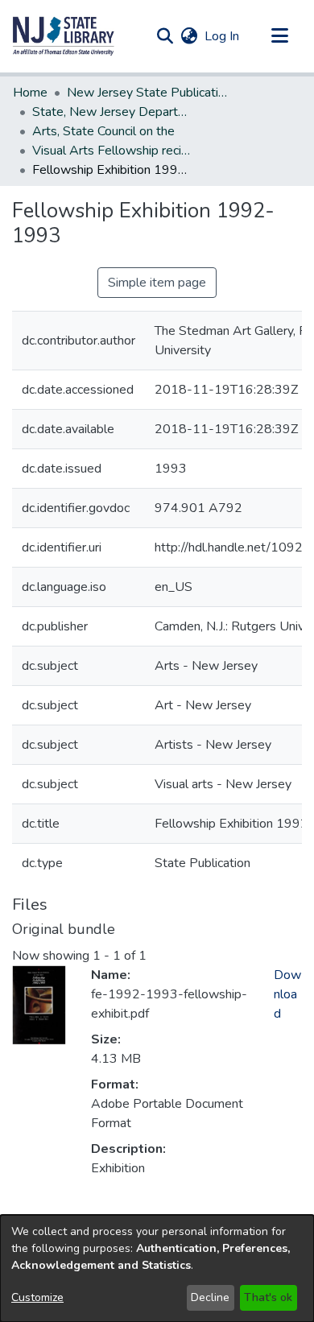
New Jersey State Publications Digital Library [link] (147, 92)
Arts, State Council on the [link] (103, 131)
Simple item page (157, 282)
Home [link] (30, 92)
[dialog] (157, 1268)
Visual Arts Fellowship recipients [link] (112, 150)
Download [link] (287, 994)
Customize (37, 1297)
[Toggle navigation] (279, 36)
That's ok (268, 1297)
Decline (210, 1297)
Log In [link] (223, 36)
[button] (63, 36)
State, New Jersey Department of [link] (112, 112)
